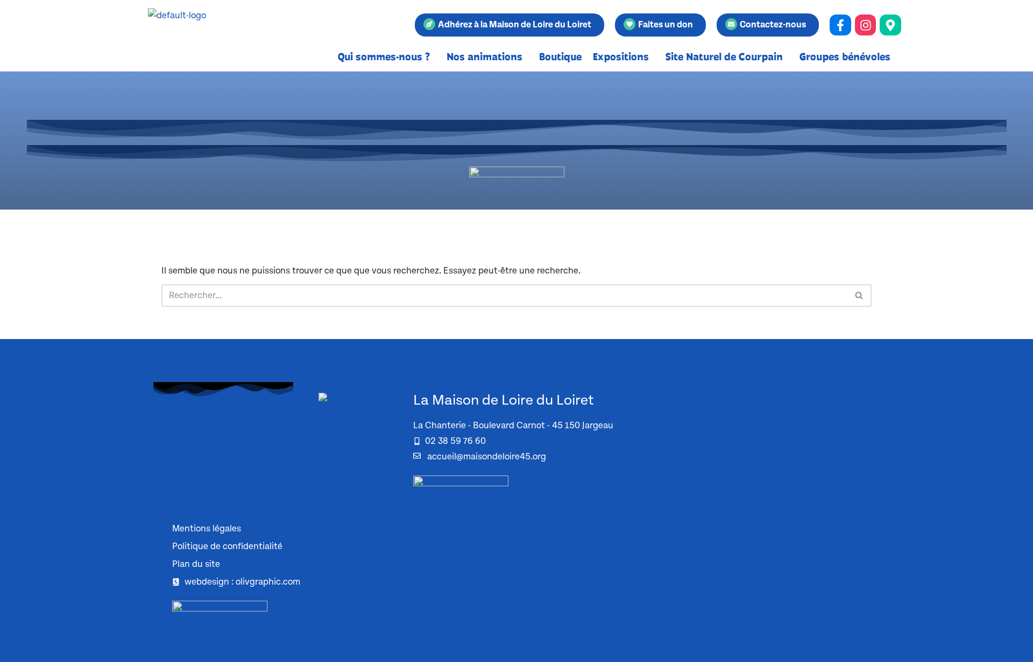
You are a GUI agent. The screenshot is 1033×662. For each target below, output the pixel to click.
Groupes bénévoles (844, 57)
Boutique (560, 57)
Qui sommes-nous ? (384, 57)
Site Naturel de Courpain (724, 57)
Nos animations (484, 57)
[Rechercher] (859, 295)
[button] (386, 56)
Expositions (621, 57)
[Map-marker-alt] (890, 25)
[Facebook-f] (840, 25)
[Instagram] (865, 25)
